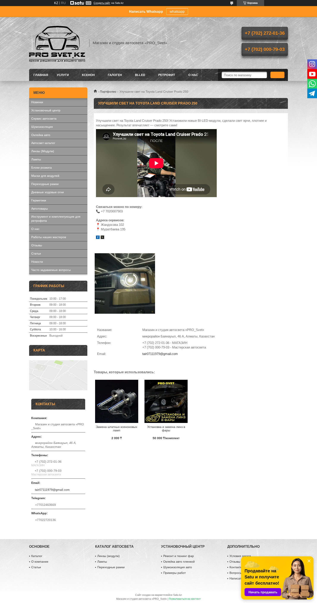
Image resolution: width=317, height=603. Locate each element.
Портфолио (108, 91)
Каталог (36, 556)
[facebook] (98, 238)
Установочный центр (45, 110)
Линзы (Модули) (42, 151)
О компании (39, 561)
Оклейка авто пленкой (179, 561)
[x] (102, 238)
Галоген (115, 75)
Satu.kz (177, 595)
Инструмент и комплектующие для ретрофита (55, 218)
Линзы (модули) (108, 556)
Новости (37, 261)
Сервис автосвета (43, 118)
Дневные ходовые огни (47, 192)
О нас (193, 75)
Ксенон (88, 75)
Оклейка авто (40, 135)
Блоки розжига (41, 167)
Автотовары (39, 208)
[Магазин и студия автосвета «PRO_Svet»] (57, 43)
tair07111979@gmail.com (160, 354)
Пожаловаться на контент (185, 598)
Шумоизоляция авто (177, 567)
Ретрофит (166, 75)
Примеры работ (174, 573)
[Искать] (277, 75)
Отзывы (36, 245)
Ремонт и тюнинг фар (178, 556)
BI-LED (140, 75)
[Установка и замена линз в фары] (166, 401)
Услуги (63, 75)
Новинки (37, 102)
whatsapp (177, 11)
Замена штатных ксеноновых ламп (116, 428)
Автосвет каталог (43, 143)
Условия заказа (240, 556)
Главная (40, 75)
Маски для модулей (45, 175)
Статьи (36, 253)
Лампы (36, 159)
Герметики (38, 200)
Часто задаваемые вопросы (51, 270)
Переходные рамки (45, 184)
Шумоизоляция (42, 126)
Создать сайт (102, 3)
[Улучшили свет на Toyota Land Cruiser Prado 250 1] (125, 283)
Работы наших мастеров (48, 237)
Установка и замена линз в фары (166, 428)
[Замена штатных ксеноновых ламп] (116, 401)
